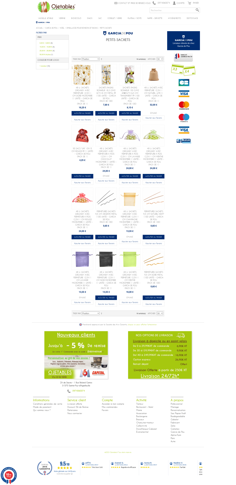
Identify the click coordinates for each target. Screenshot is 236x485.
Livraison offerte (74, 404)
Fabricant (175, 422)
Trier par (77, 59)
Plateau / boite (134, 18)
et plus (46, 54)
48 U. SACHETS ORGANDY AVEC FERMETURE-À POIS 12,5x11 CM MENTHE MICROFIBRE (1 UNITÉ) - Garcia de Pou (153, 156)
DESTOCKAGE (192, 18)
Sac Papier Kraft (178, 413)
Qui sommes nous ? (42, 410)
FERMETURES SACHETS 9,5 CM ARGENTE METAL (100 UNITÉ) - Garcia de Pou (106, 216)
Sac (100, 18)
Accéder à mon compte (113, 404)
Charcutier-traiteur (145, 422)
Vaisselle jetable (45, 18)
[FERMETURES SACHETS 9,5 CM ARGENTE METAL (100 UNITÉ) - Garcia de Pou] (106, 198)
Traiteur (139, 404)
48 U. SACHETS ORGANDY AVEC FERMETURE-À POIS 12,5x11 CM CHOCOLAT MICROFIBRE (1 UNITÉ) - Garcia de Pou (106, 157)
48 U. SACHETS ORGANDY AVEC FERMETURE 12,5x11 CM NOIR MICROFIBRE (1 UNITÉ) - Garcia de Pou (106, 280)
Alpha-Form (176, 435)
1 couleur (45, 66)
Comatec (175, 429)
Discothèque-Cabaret (146, 429)
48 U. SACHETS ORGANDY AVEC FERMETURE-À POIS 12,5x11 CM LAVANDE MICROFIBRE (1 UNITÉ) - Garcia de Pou (130, 156)
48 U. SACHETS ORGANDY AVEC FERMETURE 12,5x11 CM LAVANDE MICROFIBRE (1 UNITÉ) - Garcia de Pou (82, 280)
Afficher (151, 59)
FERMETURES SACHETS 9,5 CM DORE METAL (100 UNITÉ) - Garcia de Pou (153, 277)
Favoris (105, 410)
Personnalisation (178, 410)
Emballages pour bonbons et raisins (82, 28)
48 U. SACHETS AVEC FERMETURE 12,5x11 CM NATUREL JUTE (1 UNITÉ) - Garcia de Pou (153, 94)
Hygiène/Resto (174, 18)
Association (141, 413)
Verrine (62, 18)
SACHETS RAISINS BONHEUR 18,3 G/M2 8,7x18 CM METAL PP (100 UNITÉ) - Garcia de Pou (106, 94)
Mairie (139, 410)
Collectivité (141, 425)
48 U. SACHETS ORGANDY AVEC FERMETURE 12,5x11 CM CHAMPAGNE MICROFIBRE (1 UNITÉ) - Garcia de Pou (130, 219)
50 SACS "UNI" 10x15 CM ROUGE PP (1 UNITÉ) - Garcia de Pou (82, 152)
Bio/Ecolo (76, 18)
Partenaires (72, 410)
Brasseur (140, 419)
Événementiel (142, 432)
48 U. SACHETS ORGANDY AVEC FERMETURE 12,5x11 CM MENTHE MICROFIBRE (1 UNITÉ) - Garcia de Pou (130, 280)
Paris (173, 438)
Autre (173, 441)
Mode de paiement (42, 407)
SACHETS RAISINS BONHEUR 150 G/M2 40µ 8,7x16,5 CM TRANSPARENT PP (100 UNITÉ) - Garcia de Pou (129, 95)
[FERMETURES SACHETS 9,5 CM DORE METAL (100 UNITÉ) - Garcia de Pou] (153, 259)
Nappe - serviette (154, 18)
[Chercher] (197, 10)
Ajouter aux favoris (82, 119)
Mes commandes (109, 407)
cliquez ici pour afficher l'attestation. (142, 325)
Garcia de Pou (44, 22)
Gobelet (175, 419)
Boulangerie (141, 416)
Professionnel (176, 404)
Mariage (175, 407)
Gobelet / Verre (114, 18)
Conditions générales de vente (47, 404)
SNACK (89, 18)
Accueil (39, 28)
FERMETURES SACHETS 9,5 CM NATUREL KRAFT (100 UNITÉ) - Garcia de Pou (153, 216)
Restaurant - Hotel (144, 407)
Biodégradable (178, 416)
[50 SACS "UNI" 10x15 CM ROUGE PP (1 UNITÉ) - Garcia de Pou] (82, 135)
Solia (173, 425)
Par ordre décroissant (102, 59)
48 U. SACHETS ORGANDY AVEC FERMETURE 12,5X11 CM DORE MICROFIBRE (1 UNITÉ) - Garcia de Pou (82, 95)
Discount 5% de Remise (77, 407)
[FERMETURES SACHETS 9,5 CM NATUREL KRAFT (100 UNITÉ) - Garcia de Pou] (153, 198)
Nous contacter (74, 413)
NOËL (62, 28)
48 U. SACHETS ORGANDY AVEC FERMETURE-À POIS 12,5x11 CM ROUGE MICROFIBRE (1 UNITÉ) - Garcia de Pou (82, 219)
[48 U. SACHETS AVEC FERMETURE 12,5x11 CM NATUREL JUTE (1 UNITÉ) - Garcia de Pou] (153, 75)
